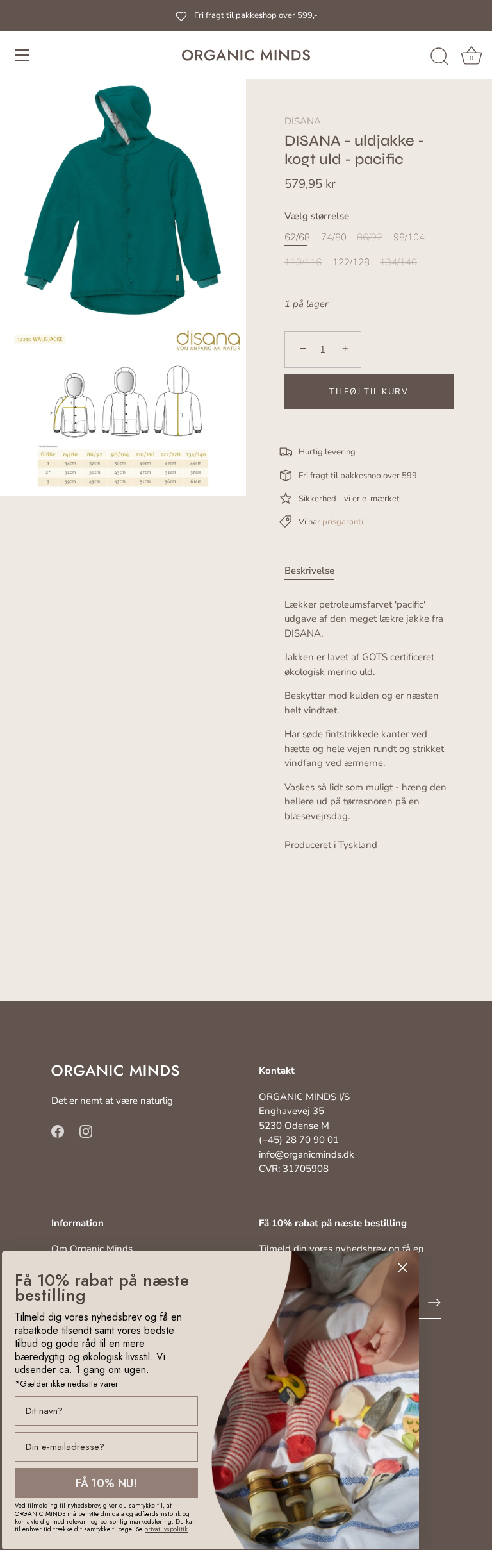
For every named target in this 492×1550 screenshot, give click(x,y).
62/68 (297, 237)
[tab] (315, 570)
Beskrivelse (309, 570)
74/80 (334, 237)
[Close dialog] (402, 1267)
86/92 (369, 237)
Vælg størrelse (316, 216)
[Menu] (22, 55)
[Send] (434, 1302)
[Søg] (439, 57)
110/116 (303, 262)
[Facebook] (57, 1130)
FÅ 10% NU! (106, 1483)
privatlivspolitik (166, 1529)
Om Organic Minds (92, 1248)
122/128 (351, 262)
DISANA (302, 121)
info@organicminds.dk (306, 1154)
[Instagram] (85, 1130)
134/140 (398, 262)
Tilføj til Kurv (368, 391)
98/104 (409, 237)
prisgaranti (342, 522)
